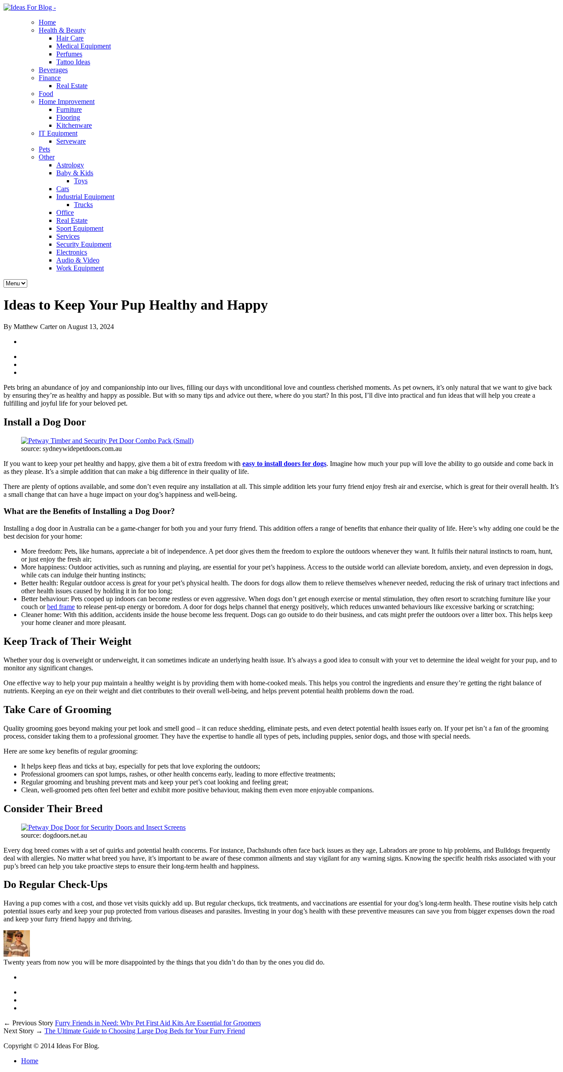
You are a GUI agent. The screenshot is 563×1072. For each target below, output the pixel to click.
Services (68, 236)
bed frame (61, 606)
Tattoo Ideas (73, 62)
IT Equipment (58, 133)
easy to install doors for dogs (284, 463)
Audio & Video (77, 260)
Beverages (53, 70)
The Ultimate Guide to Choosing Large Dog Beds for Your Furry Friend (144, 1031)
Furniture (69, 109)
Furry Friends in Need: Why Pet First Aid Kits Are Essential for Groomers (158, 1023)
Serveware (71, 141)
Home (47, 22)
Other (47, 157)
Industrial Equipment (85, 196)
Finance (50, 77)
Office (65, 212)
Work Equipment (80, 268)
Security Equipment (83, 244)
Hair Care (70, 38)
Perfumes (69, 54)
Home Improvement (67, 101)
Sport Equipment (79, 228)
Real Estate (72, 85)
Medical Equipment (83, 46)
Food (46, 93)
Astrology (70, 165)
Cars (62, 188)
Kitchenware (74, 125)
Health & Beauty (62, 30)
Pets (44, 149)
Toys (81, 181)
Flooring (68, 117)
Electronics (71, 252)
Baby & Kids (74, 173)
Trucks (83, 204)
